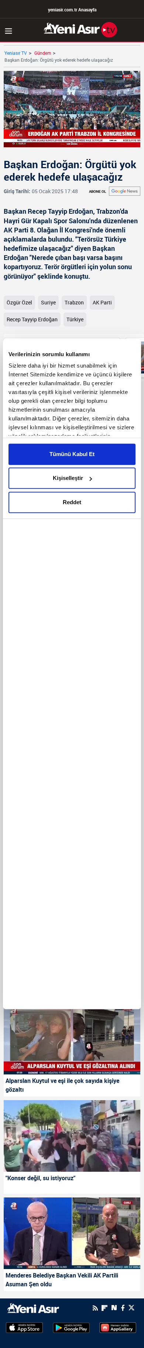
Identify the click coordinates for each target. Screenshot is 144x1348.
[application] (72, 674)
